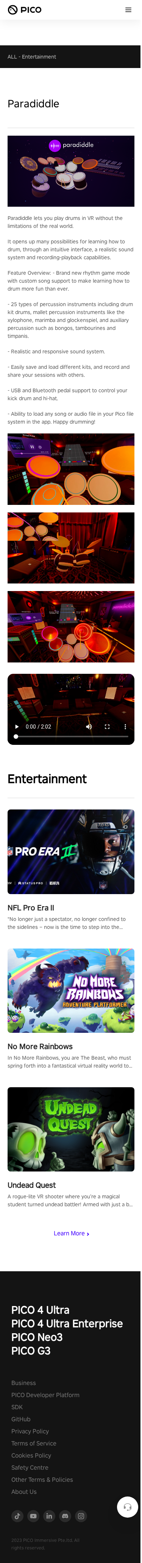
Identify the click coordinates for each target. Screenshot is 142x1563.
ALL (12, 56)
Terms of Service (33, 1443)
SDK (17, 1407)
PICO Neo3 (37, 1337)
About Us (24, 1492)
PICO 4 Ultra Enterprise (67, 1323)
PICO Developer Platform (45, 1395)
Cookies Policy (31, 1455)
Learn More (69, 1233)
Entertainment (39, 56)
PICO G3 (31, 1350)
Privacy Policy (30, 1431)
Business (23, 1383)
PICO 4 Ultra (40, 1310)
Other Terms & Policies (42, 1480)
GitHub (21, 1419)
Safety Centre (29, 1468)
